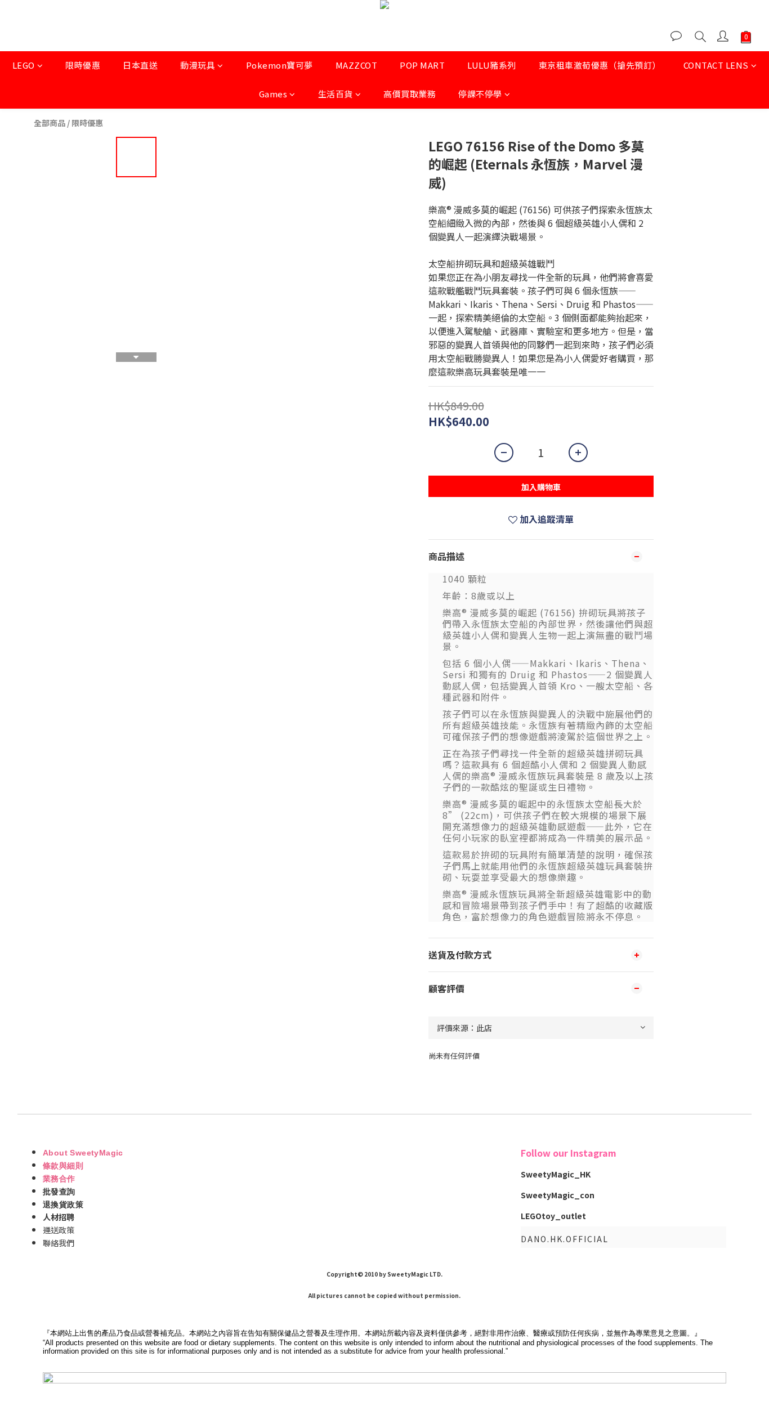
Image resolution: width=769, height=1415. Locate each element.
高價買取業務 (409, 94)
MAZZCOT (357, 65)
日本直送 (140, 65)
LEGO (23, 65)
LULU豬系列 (491, 65)
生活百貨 (335, 94)
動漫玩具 (197, 65)
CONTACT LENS (716, 65)
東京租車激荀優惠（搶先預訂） (600, 65)
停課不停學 (480, 94)
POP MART (422, 65)
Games (273, 94)
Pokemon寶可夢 (279, 65)
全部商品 (49, 122)
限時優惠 (82, 65)
